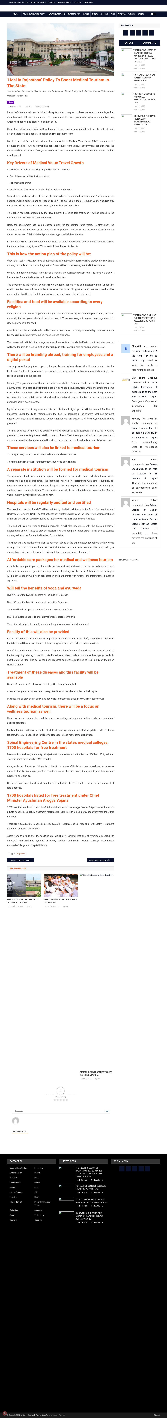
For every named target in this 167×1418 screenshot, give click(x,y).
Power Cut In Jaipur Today (34, 14)
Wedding (131, 14)
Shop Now (77, 2)
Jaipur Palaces (16, 1192)
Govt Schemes (16, 1183)
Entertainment (16, 1173)
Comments (149, 42)
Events (95, 14)
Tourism (13, 1220)
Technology (39, 1215)
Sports (13, 1215)
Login (106, 1111)
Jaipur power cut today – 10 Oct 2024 (22, 860)
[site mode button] (153, 14)
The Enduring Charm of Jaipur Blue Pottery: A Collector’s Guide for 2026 (144, 319)
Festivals (122, 14)
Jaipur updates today (56, 14)
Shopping (104, 14)
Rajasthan (21, 854)
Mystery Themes (59, 1415)
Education (38, 1168)
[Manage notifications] (5, 1413)
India (36, 1187)
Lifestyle (13, 1197)
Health (37, 1183)
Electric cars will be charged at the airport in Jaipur (22, 901)
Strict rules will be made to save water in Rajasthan (96, 1073)
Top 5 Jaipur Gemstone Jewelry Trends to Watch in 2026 (144, 78)
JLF (35, 1192)
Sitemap (157, 1415)
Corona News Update (18, 1168)
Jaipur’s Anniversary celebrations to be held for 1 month (101, 860)
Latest (129, 42)
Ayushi (29, 106)
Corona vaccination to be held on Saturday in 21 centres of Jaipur (144, 433)
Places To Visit (74, 14)
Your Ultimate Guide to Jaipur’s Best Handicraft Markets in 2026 (144, 98)
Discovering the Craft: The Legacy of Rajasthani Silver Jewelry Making (144, 120)
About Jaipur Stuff (37, 2)
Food (113, 14)
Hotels (86, 14)
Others (141, 14)
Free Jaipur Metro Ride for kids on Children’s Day (60, 901)
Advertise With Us (64, 2)
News (15, 14)
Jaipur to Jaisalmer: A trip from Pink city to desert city (144, 356)
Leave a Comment (42, 106)
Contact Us (51, 2)
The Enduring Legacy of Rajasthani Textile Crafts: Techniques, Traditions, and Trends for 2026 (144, 56)
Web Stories (88, 2)
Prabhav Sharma (139, 68)
